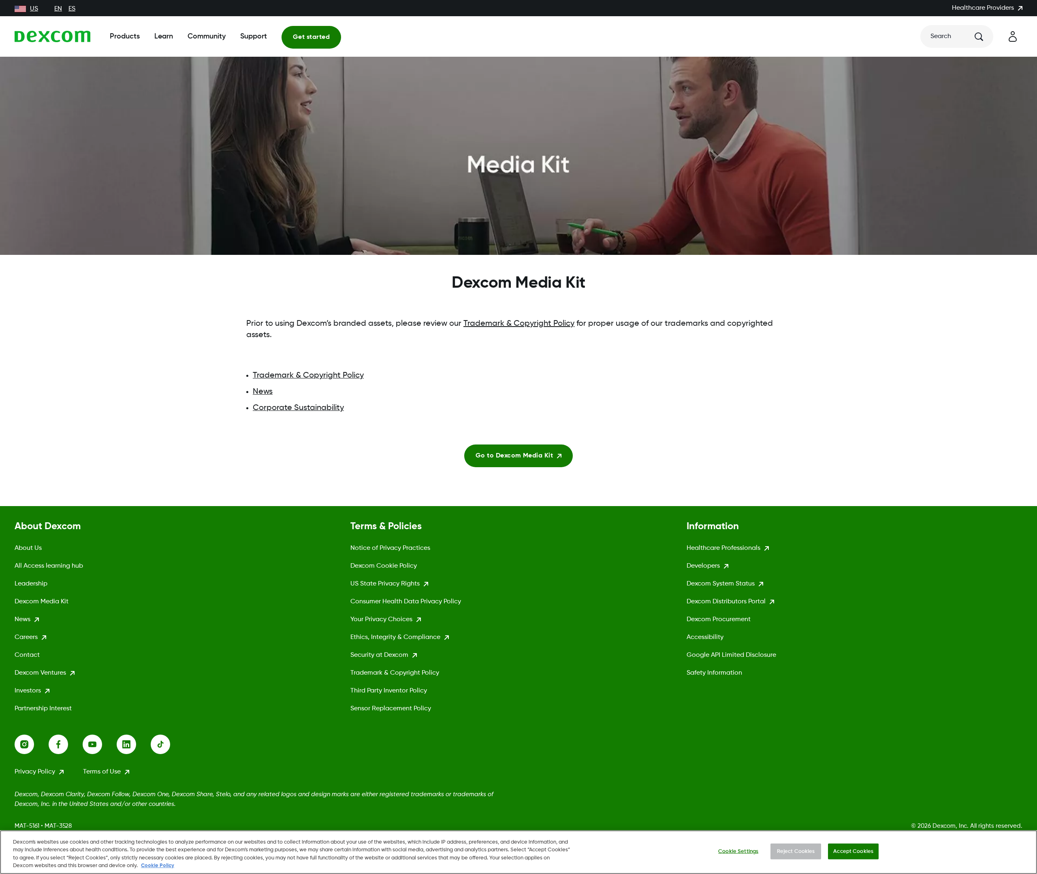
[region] (518, 852)
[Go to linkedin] (134, 744)
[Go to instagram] (32, 744)
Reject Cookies (796, 851)
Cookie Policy (157, 865)
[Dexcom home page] (52, 36)
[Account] (1012, 36)
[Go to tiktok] (168, 744)
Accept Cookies (853, 851)
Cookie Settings (738, 851)
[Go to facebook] (66, 744)
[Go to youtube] (100, 744)
